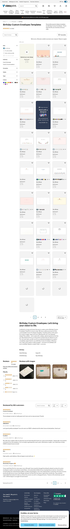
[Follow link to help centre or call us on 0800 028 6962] (43, 6)
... (8, 21)
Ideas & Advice (27, 501)
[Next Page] (45, 317)
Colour (5, 79)
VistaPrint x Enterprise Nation (38, 505)
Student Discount (28, 506)
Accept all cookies (29, 525)
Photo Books (46, 500)
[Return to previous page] (47, 483)
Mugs (45, 502)
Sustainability (37, 503)
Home (4, 21)
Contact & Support (28, 499)
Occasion (5, 68)
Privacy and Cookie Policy (18, 517)
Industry (5, 59)
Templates (13, 21)
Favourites (63, 34)
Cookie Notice (24, 520)
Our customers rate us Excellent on (59, 504)
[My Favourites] (54, 6)
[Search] (36, 6)
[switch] (64, 1)
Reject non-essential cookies (46, 525)
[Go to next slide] (66, 371)
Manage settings (62, 525)
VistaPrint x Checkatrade (37, 509)
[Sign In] (60, 6)
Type (4, 76)
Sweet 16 (38, 353)
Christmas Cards (47, 498)
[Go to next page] (65, 483)
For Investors (37, 499)
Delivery (26, 497)
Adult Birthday (23, 353)
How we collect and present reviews (10, 367)
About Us (36, 495)
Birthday (20, 21)
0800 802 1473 (6, 517)
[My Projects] (49, 6)
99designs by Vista (13, 1)
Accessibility (27, 508)
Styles (4, 72)
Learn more (45, 17)
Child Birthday (23, 355)
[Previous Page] (30, 317)
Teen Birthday (39, 355)
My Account (27, 495)
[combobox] (27, 6)
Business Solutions (34, 1)
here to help (12, 499)
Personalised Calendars (46, 496)
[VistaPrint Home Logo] (9, 6)
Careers (36, 497)
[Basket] (66, 6)
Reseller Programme (24, 1)
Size (4, 45)
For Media (36, 501)
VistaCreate (5, 1)
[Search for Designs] (16, 34)
